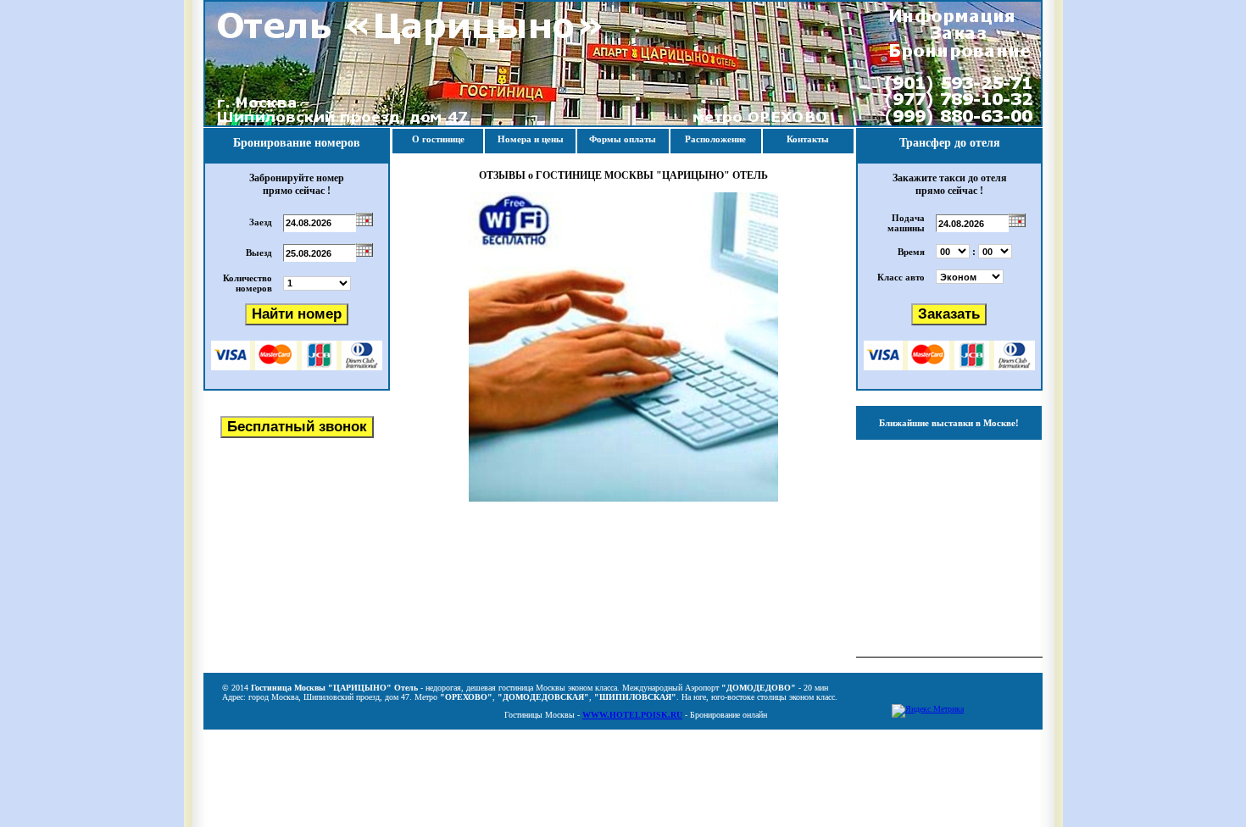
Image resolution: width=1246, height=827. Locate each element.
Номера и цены (531, 139)
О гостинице (438, 139)
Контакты (808, 139)
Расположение (715, 139)
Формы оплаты (622, 139)
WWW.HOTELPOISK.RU (632, 714)
